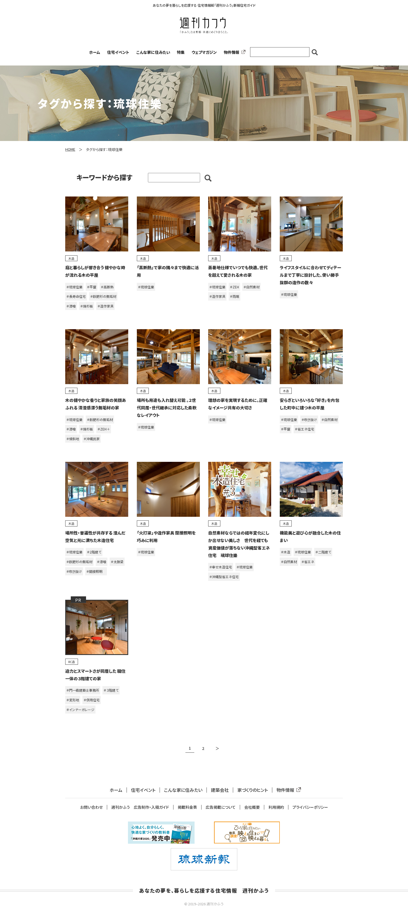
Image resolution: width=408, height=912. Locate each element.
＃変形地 (72, 699)
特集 (181, 52)
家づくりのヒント (252, 790)
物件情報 (231, 52)
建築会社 (220, 790)
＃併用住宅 (92, 699)
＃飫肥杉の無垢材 (103, 296)
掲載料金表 (187, 807)
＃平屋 (91, 286)
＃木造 (285, 552)
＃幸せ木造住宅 (220, 567)
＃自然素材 (251, 286)
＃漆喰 (71, 306)
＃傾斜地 (72, 438)
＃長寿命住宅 (76, 296)
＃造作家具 (105, 306)
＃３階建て (111, 690)
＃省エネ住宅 (304, 429)
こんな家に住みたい (153, 52)
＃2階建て (94, 552)
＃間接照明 (96, 571)
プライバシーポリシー (310, 807)
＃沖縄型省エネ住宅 (224, 576)
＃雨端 (234, 296)
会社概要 (252, 807)
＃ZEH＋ (103, 429)
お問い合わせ (91, 807)
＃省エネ (307, 561)
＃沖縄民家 (92, 438)
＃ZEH (234, 286)
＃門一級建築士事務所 (82, 690)
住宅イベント (118, 52)
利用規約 (276, 807)
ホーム (94, 52)
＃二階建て (323, 552)
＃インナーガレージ (80, 709)
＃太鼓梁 (117, 561)
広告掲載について (221, 807)
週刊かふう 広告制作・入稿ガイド (140, 807)
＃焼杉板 (86, 306)
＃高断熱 (107, 286)
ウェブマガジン (204, 52)
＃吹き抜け (309, 419)
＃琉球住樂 (74, 286)
